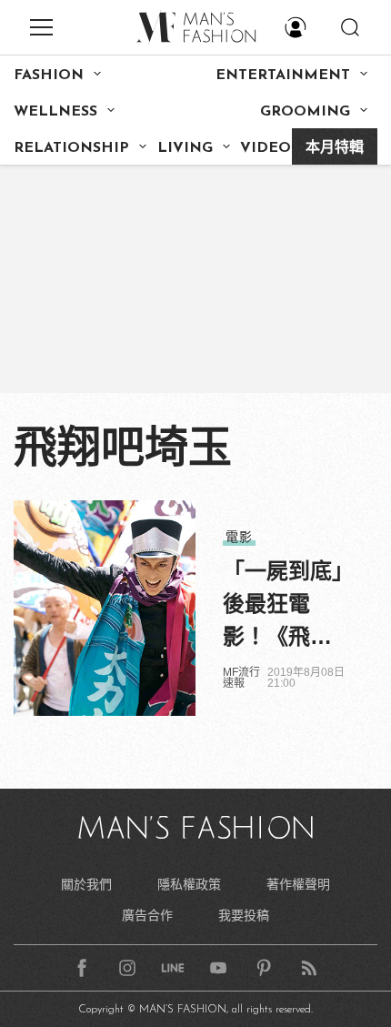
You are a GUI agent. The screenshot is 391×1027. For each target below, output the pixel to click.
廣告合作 (147, 915)
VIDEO (265, 148)
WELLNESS (55, 112)
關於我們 (86, 884)
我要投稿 (243, 915)
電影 (239, 536)
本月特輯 (335, 148)
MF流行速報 (241, 678)
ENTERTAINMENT (283, 75)
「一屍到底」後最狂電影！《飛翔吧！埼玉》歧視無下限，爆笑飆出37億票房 (283, 606)
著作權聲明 (298, 884)
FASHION (49, 75)
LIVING (185, 148)
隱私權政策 (189, 884)
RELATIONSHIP (71, 148)
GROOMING (305, 112)
